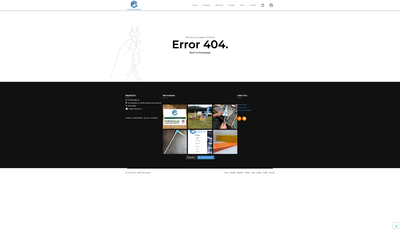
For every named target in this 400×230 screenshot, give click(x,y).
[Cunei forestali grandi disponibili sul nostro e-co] (225, 142)
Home (194, 5)
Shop (242, 5)
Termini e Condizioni (244, 110)
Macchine (219, 5)
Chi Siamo (206, 5)
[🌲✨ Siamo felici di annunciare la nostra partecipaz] (175, 117)
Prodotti (231, 5)
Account (271, 5)
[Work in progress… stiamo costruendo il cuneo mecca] (225, 117)
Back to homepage (200, 52)
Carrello (262, 5)
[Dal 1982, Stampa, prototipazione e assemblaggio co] (200, 142)
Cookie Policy (242, 107)
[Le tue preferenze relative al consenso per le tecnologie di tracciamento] (396, 226)
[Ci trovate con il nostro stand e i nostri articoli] (200, 117)
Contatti (252, 5)
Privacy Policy (242, 105)
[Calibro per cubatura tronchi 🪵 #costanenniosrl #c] (175, 142)
